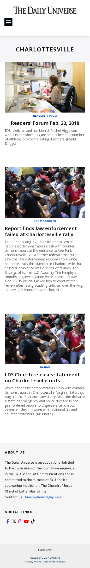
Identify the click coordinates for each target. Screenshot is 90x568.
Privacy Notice (33, 561)
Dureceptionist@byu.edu (43, 497)
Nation (45, 367)
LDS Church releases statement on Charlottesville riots (42, 377)
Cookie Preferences (54, 561)
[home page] (45, 12)
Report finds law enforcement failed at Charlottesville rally (41, 231)
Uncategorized (45, 221)
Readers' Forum (45, 115)
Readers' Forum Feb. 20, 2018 (45, 123)
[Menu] (8, 22)
